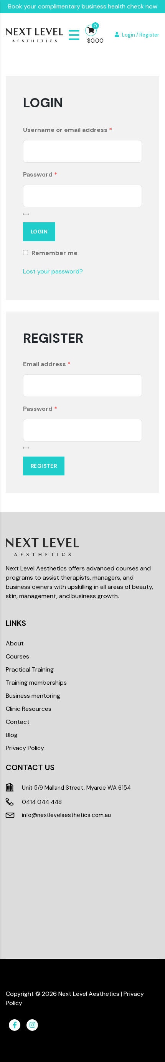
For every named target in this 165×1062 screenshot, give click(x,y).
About (15, 643)
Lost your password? (53, 271)
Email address (47, 364)
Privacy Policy (25, 748)
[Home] (34, 34)
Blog (12, 735)
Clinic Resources (28, 709)
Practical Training (30, 669)
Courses (17, 656)
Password (40, 174)
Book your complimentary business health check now (82, 6)
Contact (18, 722)
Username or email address (67, 130)
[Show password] (26, 214)
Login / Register (140, 35)
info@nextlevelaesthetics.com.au (66, 815)
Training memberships (36, 683)
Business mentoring (33, 696)
